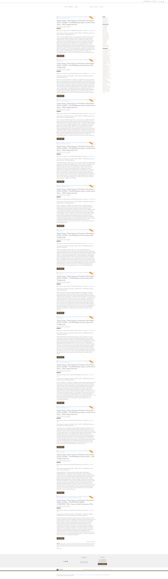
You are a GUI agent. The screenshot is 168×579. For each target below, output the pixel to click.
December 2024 (106, 45)
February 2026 (105, 33)
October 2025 (105, 37)
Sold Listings (105, 22)
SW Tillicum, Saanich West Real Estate (71, 545)
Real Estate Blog (106, 21)
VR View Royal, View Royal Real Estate (79, 546)
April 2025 (105, 44)
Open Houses (105, 20)
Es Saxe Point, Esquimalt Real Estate (85, 543)
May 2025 (105, 43)
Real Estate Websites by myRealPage (106, 569)
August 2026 (105, 26)
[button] (159, 1)
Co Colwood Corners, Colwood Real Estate (65, 543)
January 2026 (105, 34)
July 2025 (104, 41)
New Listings (105, 19)
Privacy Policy (98, 569)
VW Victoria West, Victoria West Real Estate (106, 91)
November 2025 (106, 36)
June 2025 (105, 42)
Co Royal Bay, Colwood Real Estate (64, 27)
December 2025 (106, 35)
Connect (154, 1)
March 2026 (105, 32)
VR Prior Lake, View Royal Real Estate (69, 546)
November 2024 (106, 46)
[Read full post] (76, 18)
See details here (91, 30)
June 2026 (105, 28)
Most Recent (105, 25)
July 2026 (104, 27)
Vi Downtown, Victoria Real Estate (80, 545)
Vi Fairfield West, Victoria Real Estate (89, 545)
